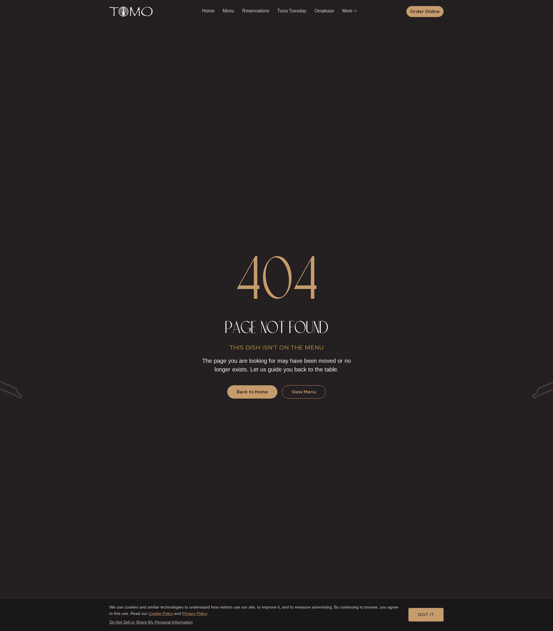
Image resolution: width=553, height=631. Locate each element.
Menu (228, 10)
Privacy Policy (194, 613)
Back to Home (252, 392)
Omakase (324, 10)
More (347, 10)
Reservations (255, 10)
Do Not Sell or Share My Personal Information (151, 622)
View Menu (303, 392)
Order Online (425, 11)
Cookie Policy (161, 613)
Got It (426, 614)
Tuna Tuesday (291, 10)
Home (208, 10)
